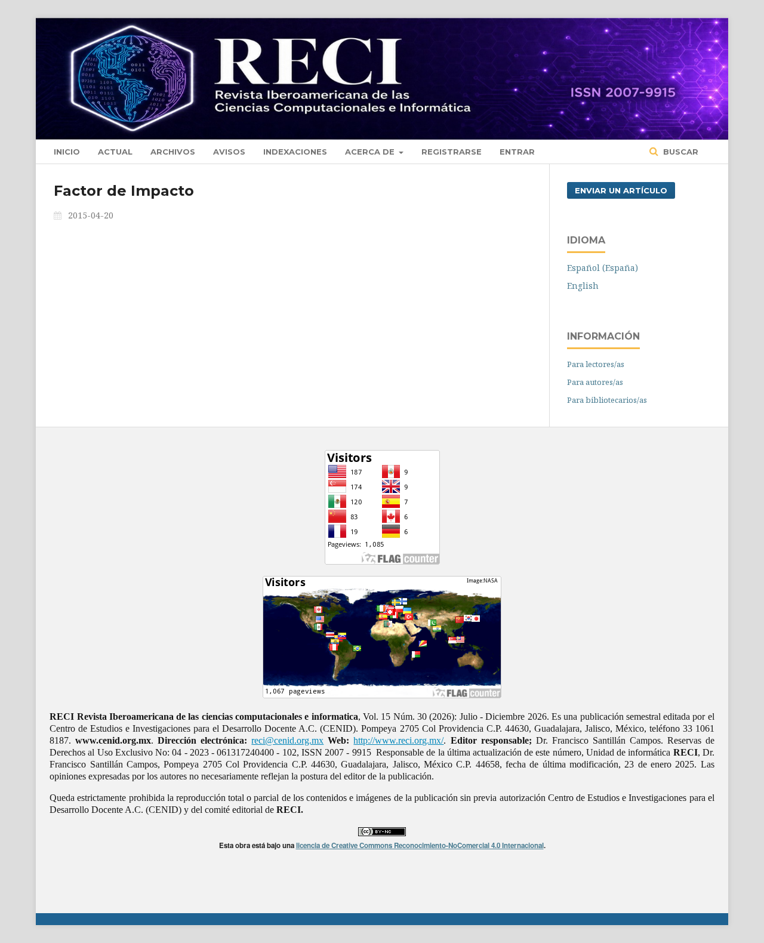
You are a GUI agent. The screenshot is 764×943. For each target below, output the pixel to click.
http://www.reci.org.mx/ (398, 740)
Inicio (67, 151)
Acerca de (371, 151)
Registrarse (451, 151)
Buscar (679, 151)
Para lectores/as (595, 364)
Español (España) (602, 267)
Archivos (172, 151)
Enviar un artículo (621, 190)
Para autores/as (595, 382)
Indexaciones (295, 151)
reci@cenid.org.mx (287, 740)
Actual (115, 151)
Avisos (229, 151)
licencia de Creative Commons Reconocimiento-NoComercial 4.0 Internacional (420, 845)
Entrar (517, 151)
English (583, 285)
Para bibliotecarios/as (607, 400)
